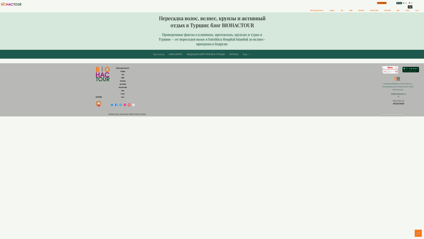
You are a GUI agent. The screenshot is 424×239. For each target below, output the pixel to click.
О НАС (123, 94)
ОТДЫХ (122, 71)
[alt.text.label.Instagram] (125, 105)
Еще (245, 54)
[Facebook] (116, 105)
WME (122, 78)
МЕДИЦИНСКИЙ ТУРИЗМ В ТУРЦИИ (206, 54)
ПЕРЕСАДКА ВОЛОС (122, 68)
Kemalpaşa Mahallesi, (391, 84)
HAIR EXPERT (175, 54)
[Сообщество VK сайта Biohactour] (112, 105)
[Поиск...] (410, 7)
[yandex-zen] (133, 105)
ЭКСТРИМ (123, 84)
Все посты (158, 54)
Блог (122, 97)
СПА (122, 75)
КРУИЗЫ (233, 54)
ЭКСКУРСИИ (123, 87)
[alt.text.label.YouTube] (129, 105)
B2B (122, 91)
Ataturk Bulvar (405, 84)
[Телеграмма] (120, 105)
